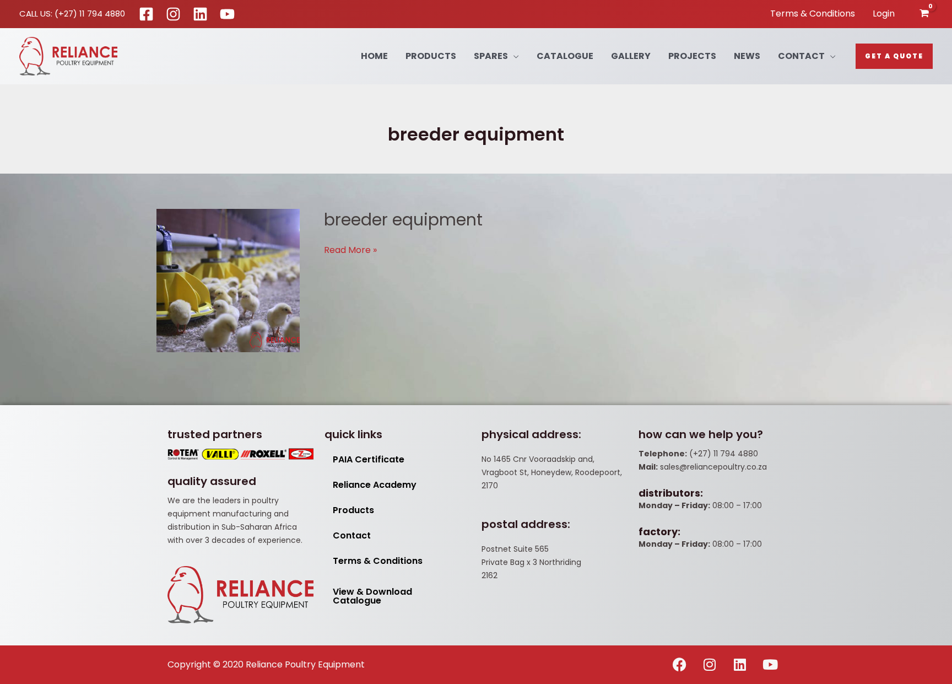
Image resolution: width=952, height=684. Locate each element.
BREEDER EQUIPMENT (403, 219)
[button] (894, 56)
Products (430, 56)
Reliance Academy (374, 484)
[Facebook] (146, 14)
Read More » (350, 250)
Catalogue (565, 56)
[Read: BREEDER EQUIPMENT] (228, 280)
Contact (801, 56)
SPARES (491, 56)
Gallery (631, 56)
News (747, 56)
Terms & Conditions (812, 13)
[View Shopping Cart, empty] (924, 14)
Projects (692, 56)
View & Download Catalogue (372, 596)
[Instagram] (173, 14)
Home (374, 56)
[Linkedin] (200, 14)
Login (884, 13)
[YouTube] (227, 14)
